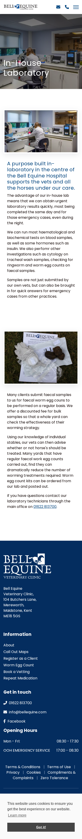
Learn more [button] (17, 815)
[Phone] (67, 8)
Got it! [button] (41, 827)
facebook (16, 721)
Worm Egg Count (18, 665)
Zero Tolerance (54, 778)
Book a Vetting (16, 671)
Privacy (13, 772)
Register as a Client (20, 658)
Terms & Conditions (22, 767)
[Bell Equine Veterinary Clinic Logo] (20, 6)
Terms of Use (59, 767)
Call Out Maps (15, 651)
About (8, 645)
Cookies (34, 772)
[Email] (58, 8)
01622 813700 (44, 506)
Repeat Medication (20, 678)
